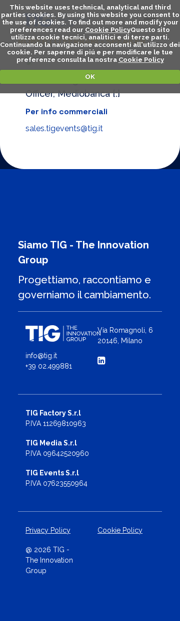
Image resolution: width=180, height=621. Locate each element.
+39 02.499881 (49, 366)
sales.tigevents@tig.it (64, 128)
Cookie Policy (107, 29)
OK (90, 76)
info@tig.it (41, 356)
